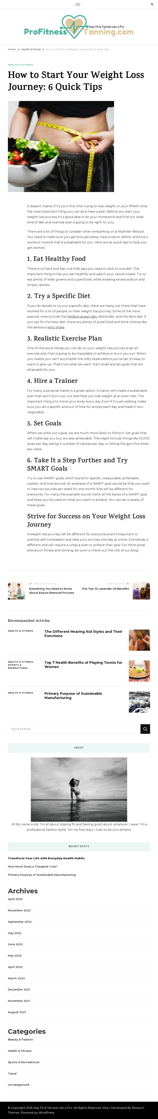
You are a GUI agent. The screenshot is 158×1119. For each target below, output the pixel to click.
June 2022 (15, 944)
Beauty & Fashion (20, 1039)
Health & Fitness (20, 65)
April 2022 (15, 967)
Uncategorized (18, 1084)
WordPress (46, 1112)
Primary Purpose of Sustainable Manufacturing (42, 875)
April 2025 (15, 899)
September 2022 (20, 922)
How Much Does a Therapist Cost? (33, 866)
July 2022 (14, 933)
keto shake (56, 327)
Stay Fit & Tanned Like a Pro (52, 1108)
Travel (12, 1073)
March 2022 (16, 978)
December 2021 (19, 989)
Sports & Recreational (18, 666)
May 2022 (15, 955)
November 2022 (19, 910)
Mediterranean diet (82, 316)
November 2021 (19, 1001)
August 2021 (17, 1012)
